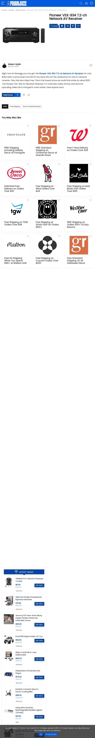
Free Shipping (15, 106)
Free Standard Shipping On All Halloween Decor (76, 261)
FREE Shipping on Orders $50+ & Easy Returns (78, 225)
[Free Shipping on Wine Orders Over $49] (47, 173)
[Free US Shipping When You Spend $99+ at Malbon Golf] (16, 245)
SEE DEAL (39, 585)
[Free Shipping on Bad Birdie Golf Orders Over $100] (78, 173)
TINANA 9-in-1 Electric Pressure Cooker (29, 579)
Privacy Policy (51, 734)
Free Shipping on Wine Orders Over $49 (45, 189)
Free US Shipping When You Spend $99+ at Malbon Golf (15, 261)
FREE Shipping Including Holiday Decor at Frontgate (14, 150)
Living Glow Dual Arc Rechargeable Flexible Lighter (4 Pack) (29, 710)
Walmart (19, 591)
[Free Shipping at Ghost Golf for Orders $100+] (47, 209)
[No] (92, 731)
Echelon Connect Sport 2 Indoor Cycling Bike (27, 690)
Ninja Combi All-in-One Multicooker (26, 653)
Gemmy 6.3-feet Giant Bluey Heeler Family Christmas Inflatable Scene (29, 618)
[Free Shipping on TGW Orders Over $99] (16, 209)
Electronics (20, 10)
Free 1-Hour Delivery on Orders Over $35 (77, 149)
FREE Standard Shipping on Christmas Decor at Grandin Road (46, 151)
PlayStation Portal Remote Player (28, 671)
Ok (41, 734)
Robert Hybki (14, 64)
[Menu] (3, 3)
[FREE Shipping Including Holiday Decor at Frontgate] (16, 134)
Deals (11, 10)
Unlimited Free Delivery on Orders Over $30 (14, 189)
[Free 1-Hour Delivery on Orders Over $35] (78, 134)
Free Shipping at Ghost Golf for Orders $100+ (47, 225)
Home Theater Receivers (32, 106)
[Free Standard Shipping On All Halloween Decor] (78, 245)
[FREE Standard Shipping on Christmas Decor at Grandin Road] (47, 134)
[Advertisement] (24, 547)
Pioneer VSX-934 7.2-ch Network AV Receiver (61, 73)
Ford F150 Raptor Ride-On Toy (29, 636)
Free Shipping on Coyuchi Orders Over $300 (47, 261)
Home (4, 10)
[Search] (81, 3)
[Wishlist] (91, 3)
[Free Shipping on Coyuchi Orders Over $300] (47, 245)
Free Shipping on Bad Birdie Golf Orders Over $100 (78, 189)
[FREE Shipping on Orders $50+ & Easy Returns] (78, 209)
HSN (17, 722)
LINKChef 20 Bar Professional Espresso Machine (28, 598)
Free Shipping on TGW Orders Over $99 (16, 223)
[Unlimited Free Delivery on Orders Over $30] (16, 173)
